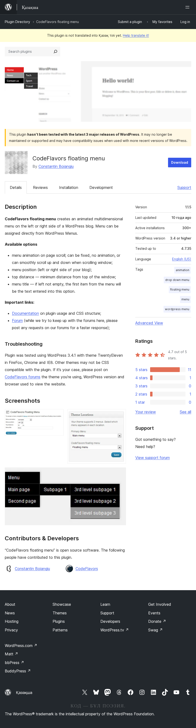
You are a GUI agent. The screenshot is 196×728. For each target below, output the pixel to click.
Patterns (60, 630)
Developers (110, 621)
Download (179, 162)
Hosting (11, 621)
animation (182, 270)
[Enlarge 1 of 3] (57, 415)
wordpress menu (177, 309)
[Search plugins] (55, 51)
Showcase (62, 604)
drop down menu (177, 280)
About (10, 604)
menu (185, 299)
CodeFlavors (87, 568)
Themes (60, 613)
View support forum (152, 457)
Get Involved (159, 604)
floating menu (179, 289)
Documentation (25, 313)
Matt (11, 654)
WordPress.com (21, 645)
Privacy (11, 630)
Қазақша (24, 692)
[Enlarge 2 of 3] (119, 415)
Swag (155, 630)
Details (16, 187)
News (10, 613)
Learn (105, 604)
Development (101, 187)
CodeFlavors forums (22, 376)
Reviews (40, 187)
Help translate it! (136, 35)
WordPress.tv (114, 630)
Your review (145, 411)
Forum (17, 320)
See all (185, 411)
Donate (157, 621)
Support (184, 187)
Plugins (59, 621)
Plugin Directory (17, 22)
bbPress (14, 662)
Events (154, 613)
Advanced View (149, 322)
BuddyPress (18, 671)
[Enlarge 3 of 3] (119, 474)
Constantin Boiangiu (56, 166)
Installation (68, 187)
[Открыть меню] (188, 7)
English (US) (181, 259)
